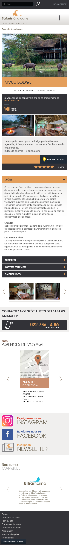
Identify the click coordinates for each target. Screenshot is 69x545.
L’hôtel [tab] (8, 179)
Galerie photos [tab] (13, 274)
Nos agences (60, 4)
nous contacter (12, 100)
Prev (4, 291)
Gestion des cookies (13, 541)
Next (65, 291)
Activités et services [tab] (15, 267)
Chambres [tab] (10, 260)
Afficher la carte (56, 159)
